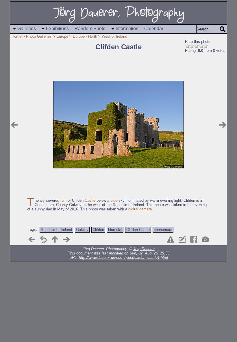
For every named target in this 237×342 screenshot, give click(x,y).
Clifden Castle (138, 230)
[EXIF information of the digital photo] (205, 239)
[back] (43, 239)
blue (113, 200)
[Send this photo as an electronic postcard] (182, 239)
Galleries (26, 28)
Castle (90, 200)
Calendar (153, 28)
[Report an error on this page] (170, 239)
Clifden (98, 230)
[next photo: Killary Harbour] (222, 125)
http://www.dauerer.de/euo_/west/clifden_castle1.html (123, 257)
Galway (82, 230)
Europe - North (85, 36)
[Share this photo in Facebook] (193, 239)
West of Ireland (114, 36)
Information (127, 28)
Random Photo (90, 28)
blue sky (115, 230)
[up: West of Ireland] (55, 239)
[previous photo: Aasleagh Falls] (14, 125)
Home (16, 36)
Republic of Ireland (56, 230)
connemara (163, 230)
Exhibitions (57, 28)
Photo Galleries (39, 36)
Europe (62, 36)
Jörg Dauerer (144, 249)
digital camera (140, 209)
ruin (63, 200)
